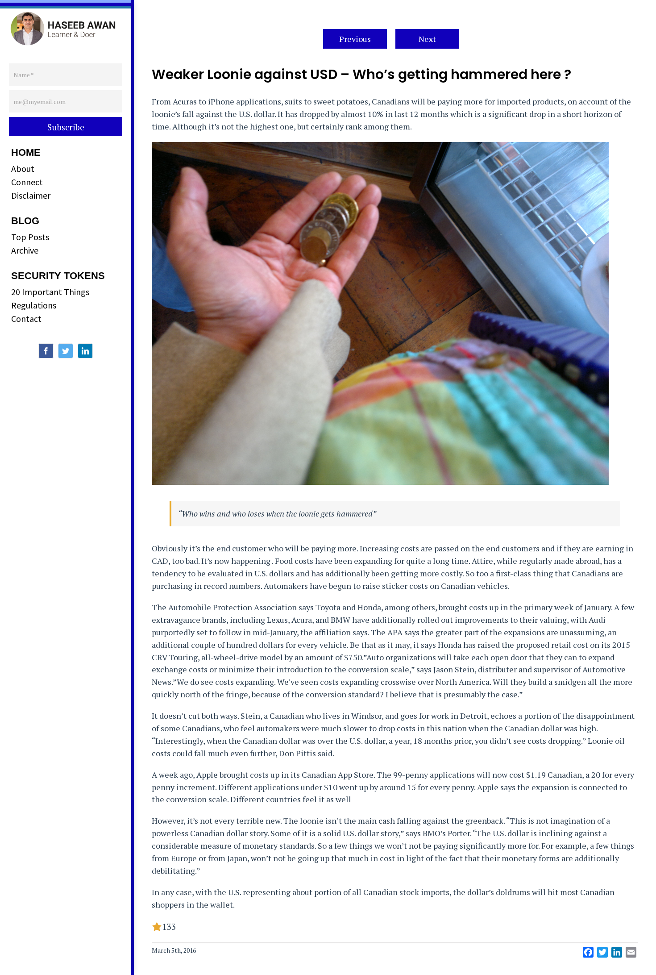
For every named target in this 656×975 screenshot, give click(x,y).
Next (427, 38)
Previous (355, 38)
